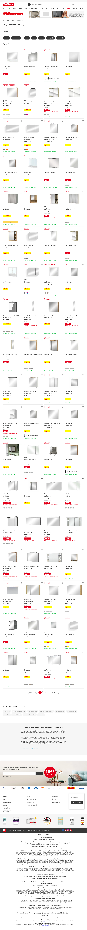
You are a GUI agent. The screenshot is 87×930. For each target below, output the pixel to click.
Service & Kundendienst (8, 810)
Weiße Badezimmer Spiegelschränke (30, 748)
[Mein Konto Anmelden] (76, 4)
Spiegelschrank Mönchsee (28, 189)
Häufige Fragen (6, 807)
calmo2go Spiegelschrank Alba (9, 373)
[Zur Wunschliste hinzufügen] (21, 49)
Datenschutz (18, 830)
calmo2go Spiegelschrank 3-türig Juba (11, 548)
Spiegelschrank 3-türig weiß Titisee (51, 405)
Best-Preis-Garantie (31, 801)
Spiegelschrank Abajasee (28, 512)
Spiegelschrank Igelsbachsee (70, 119)
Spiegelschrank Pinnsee (28, 48)
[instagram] (68, 830)
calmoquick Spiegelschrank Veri (9, 476)
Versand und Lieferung (7, 798)
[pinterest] (65, 830)
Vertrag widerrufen (7, 802)
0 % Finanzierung (6, 808)
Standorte (29, 796)
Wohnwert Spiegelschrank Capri (9, 83)
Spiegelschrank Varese (48, 262)
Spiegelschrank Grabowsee (49, 297)
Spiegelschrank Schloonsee (49, 48)
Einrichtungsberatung (31, 799)
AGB (13, 830)
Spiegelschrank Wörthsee (49, 227)
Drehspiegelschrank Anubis (8, 336)
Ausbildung (54, 799)
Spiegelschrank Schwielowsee (50, 650)
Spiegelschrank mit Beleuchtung (30, 405)
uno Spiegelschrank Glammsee (50, 189)
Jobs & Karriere (55, 798)
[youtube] (71, 830)
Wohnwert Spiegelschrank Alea (50, 512)
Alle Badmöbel (25, 749)
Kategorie (7, 31)
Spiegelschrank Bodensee (69, 336)
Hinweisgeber (24, 830)
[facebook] (63, 830)
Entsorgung (5, 805)
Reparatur (5, 804)
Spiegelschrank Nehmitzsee (50, 83)
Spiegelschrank (6, 48)
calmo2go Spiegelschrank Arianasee (31, 373)
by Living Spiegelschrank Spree (29, 83)
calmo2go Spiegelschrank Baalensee (51, 373)
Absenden (39, 774)
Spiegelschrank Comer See (70, 512)
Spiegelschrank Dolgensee (49, 154)
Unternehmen (55, 796)
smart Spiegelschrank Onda (70, 154)
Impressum (9, 830)
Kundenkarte (55, 801)
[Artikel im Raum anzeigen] (6, 44)
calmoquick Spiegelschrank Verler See (31, 441)
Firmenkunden (6, 811)
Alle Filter (7, 37)
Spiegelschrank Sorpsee (8, 650)
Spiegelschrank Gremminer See (9, 227)
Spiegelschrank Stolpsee (69, 83)
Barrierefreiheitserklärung (34, 830)
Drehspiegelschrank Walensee (29, 297)
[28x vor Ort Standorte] (72, 4)
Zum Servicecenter (77, 802)
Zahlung (4, 799)
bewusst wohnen (56, 802)
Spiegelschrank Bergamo (8, 189)
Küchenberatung (30, 798)
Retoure (4, 801)
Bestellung (5, 796)
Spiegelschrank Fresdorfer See (29, 548)
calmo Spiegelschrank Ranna (50, 476)
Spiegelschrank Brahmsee (49, 119)
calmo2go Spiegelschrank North (9, 581)
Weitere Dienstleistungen (32, 804)
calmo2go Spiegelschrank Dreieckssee (52, 581)
